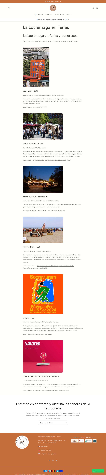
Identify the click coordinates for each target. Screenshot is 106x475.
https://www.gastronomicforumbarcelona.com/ (53, 390)
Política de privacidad (64, 474)
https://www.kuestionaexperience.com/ (51, 210)
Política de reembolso (52, 474)
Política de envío (88, 474)
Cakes (47, 154)
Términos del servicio (77, 474)
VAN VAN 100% (42, 107)
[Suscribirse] (66, 423)
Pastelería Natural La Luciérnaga (26, 474)
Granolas (53, 154)
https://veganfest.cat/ (44, 334)
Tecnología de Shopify (39, 474)
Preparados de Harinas (65, 154)
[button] (9, 8)
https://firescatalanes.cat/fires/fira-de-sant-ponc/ (54, 160)
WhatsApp (44, 446)
